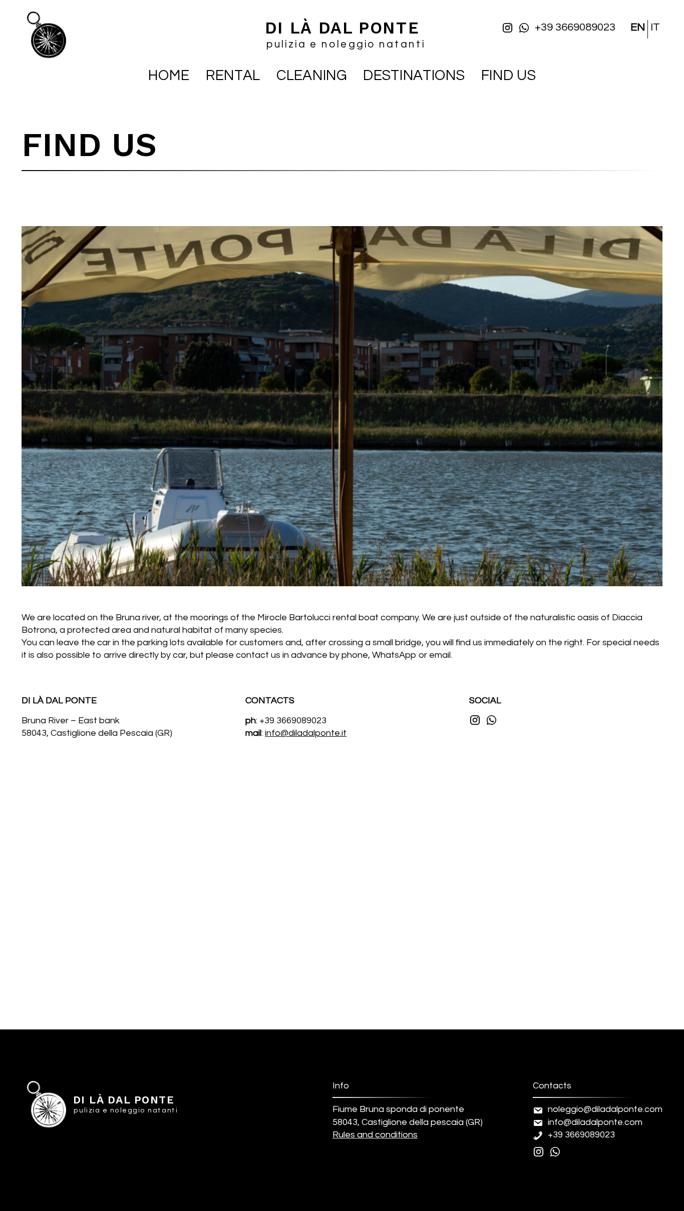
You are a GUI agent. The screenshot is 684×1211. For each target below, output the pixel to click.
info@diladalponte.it (306, 733)
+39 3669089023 (575, 27)
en (637, 27)
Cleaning (311, 76)
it (655, 27)
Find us (508, 76)
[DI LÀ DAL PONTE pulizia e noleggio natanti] (47, 1120)
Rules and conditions (375, 1134)
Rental (233, 76)
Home (168, 76)
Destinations (414, 76)
